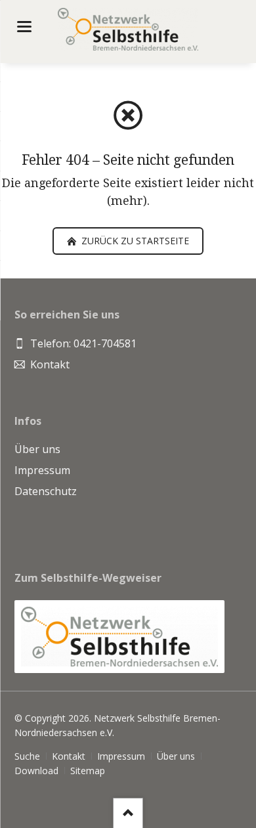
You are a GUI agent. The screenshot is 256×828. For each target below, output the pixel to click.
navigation (24, 26)
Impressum (121, 756)
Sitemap (87, 770)
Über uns (176, 756)
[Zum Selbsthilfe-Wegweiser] (119, 636)
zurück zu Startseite (134, 240)
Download (36, 770)
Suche (27, 756)
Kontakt (68, 756)
